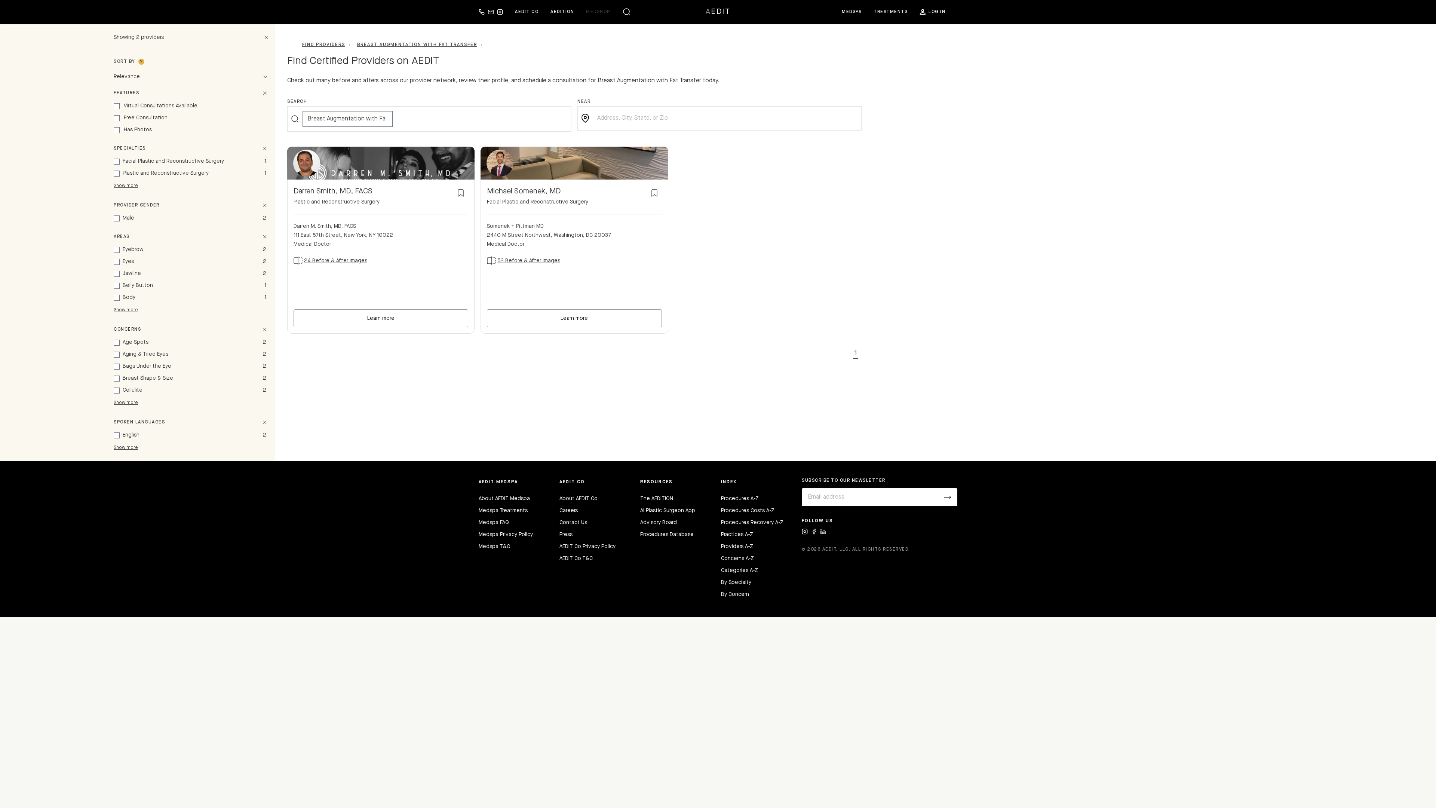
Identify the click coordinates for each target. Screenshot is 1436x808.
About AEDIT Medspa (504, 498)
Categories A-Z (739, 570)
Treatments (891, 12)
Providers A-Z (737, 546)
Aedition (562, 12)
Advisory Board (658, 522)
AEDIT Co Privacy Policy (587, 546)
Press (566, 534)
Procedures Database (667, 534)
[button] (855, 352)
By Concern (735, 594)
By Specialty (736, 582)
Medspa (852, 12)
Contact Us (573, 522)
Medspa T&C (494, 546)
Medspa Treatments (503, 510)
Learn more (381, 318)
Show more (126, 186)
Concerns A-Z (737, 558)
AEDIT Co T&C (576, 558)
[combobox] (725, 118)
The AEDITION (656, 498)
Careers (568, 510)
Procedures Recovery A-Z (752, 522)
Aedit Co (526, 12)
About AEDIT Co (578, 498)
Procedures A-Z (740, 498)
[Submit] (947, 497)
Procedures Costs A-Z (747, 510)
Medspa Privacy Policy (506, 534)
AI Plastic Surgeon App (667, 510)
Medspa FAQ (494, 522)
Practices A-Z (737, 534)
